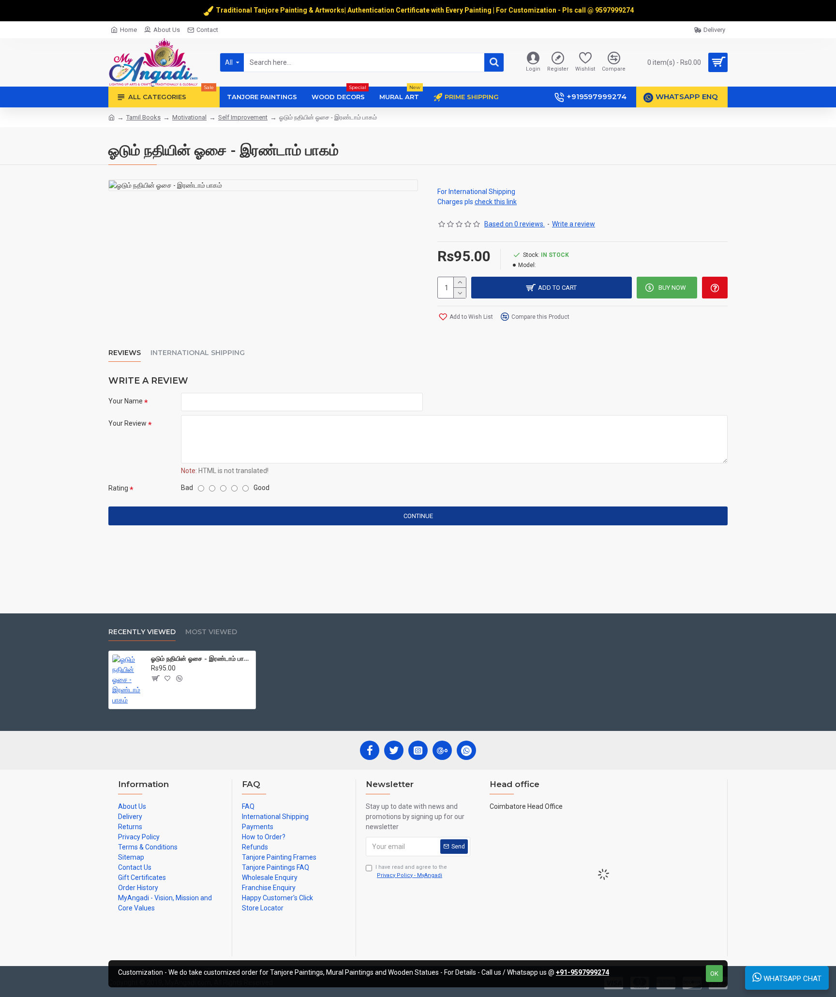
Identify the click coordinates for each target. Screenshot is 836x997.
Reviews (124, 353)
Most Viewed (211, 632)
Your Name (125, 401)
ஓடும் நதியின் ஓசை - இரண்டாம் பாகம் (201, 658)
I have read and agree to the (411, 871)
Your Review (127, 423)
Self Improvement (243, 117)
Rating (118, 488)
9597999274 (615, 10)
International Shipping (197, 353)
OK (714, 973)
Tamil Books (143, 117)
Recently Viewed (142, 632)
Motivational (189, 117)
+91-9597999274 (582, 972)
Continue (418, 516)
